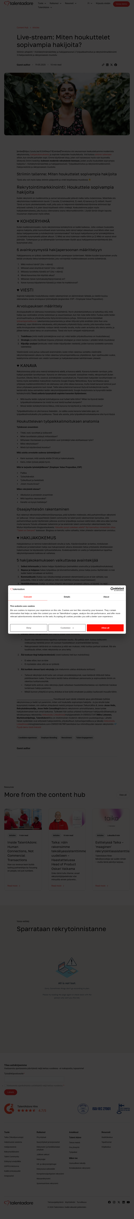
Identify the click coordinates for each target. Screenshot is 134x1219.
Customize (65, 628)
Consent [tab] (28, 597)
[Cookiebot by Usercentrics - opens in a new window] (112, 589)
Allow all (105, 628)
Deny (28, 628)
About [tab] (106, 597)
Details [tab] (67, 597)
